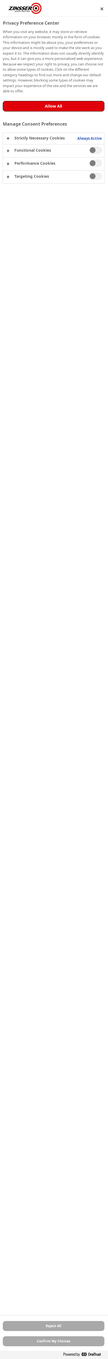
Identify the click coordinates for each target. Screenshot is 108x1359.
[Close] (102, 9)
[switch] (95, 150)
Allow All (53, 106)
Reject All (53, 1326)
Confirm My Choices (53, 1341)
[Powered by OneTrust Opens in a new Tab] (84, 1355)
